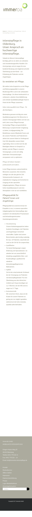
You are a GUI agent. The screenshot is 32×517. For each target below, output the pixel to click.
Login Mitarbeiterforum (10, 483)
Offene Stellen (7, 473)
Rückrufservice (7, 470)
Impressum (6, 475)
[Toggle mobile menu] (28, 16)
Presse (5, 481)
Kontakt (5, 467)
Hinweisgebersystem (9, 486)
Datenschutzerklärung (10, 478)
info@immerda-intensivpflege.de (17, 460)
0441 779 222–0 (13, 455)
